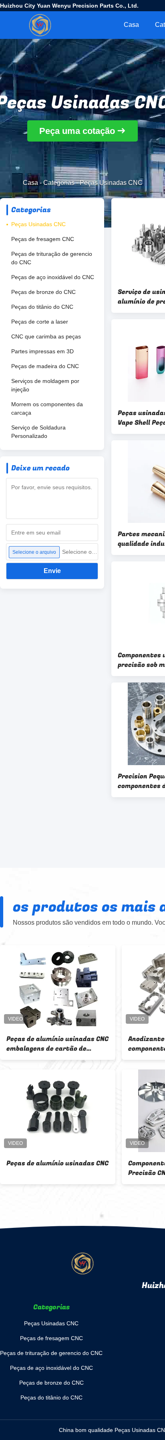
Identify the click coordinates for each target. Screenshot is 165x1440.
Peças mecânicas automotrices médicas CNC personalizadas (56, 1168)
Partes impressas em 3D (42, 351)
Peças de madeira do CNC (45, 366)
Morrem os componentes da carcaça (47, 408)
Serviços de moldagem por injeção (45, 385)
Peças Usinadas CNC (38, 224)
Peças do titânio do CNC (42, 307)
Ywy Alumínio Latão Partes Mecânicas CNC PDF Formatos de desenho (54, 1043)
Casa (131, 24)
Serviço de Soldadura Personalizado (38, 431)
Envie (52, 570)
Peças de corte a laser (39, 321)
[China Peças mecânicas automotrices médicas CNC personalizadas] (57, 1110)
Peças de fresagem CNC (42, 239)
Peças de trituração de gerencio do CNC (51, 258)
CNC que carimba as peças (46, 336)
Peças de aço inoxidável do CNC (52, 277)
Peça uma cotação (77, 131)
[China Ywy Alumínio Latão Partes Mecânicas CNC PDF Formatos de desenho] (57, 986)
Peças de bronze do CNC (43, 292)
